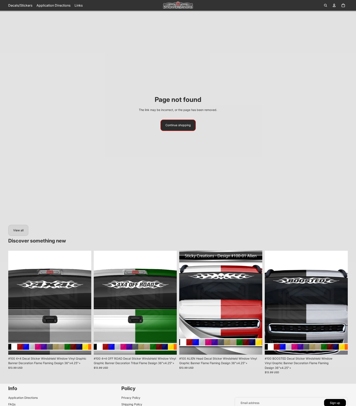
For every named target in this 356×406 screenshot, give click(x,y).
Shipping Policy (131, 404)
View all (18, 230)
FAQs (11, 404)
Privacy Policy (130, 397)
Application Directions (23, 397)
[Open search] (325, 5)
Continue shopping (178, 125)
